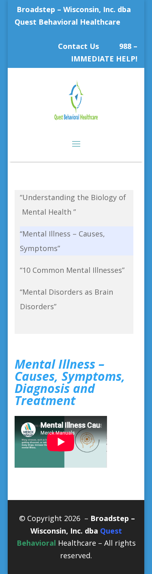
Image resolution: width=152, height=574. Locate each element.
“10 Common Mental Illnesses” (72, 270)
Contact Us (78, 46)
